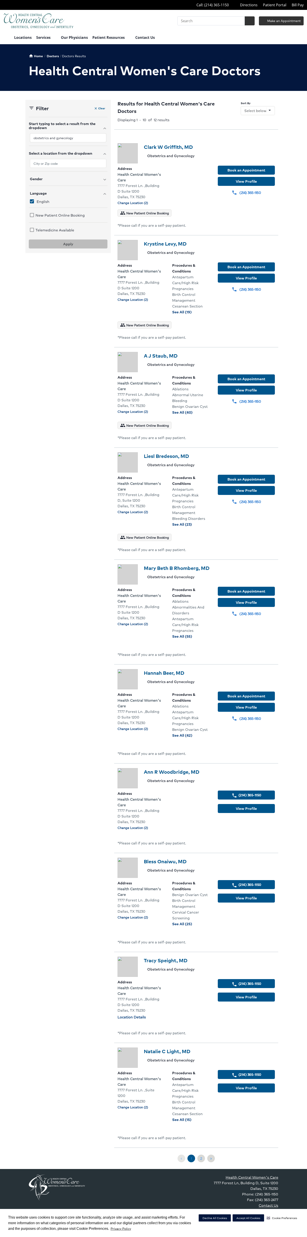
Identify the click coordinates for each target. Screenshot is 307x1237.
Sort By (246, 103)
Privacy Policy (121, 1228)
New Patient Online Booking (60, 215)
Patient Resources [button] (109, 37)
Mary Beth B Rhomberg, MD (176, 568)
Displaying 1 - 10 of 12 (143, 120)
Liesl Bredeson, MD (166, 456)
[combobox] (68, 137)
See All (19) (191, 312)
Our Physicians (74, 37)
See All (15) (191, 1119)
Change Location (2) (133, 203)
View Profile (246, 181)
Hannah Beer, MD (164, 673)
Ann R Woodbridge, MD (171, 772)
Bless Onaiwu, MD (165, 861)
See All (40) (191, 412)
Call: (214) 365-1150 (212, 4)
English (43, 201)
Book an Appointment (246, 170)
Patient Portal (274, 4)
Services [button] (43, 37)
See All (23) (191, 524)
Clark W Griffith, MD (168, 147)
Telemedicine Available (55, 230)
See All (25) (191, 924)
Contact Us (145, 37)
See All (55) (191, 636)
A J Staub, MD (161, 355)
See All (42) (191, 735)
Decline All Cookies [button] (214, 1218)
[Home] (6, 38)
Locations (23, 37)
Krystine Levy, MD (165, 243)
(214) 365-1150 (246, 192)
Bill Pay (298, 4)
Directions (248, 4)
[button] (282, 1218)
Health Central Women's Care (252, 1177)
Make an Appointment (283, 20)
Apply (68, 244)
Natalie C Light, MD (167, 1051)
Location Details (132, 1017)
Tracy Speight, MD (165, 960)
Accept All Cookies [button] (248, 1218)
